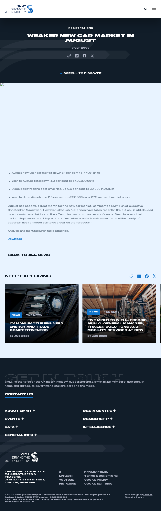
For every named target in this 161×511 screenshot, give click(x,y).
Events (12, 419)
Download (15, 239)
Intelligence (97, 427)
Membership (96, 419)
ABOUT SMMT (18, 411)
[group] (42, 313)
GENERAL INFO (19, 435)
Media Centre (97, 411)
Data (10, 427)
